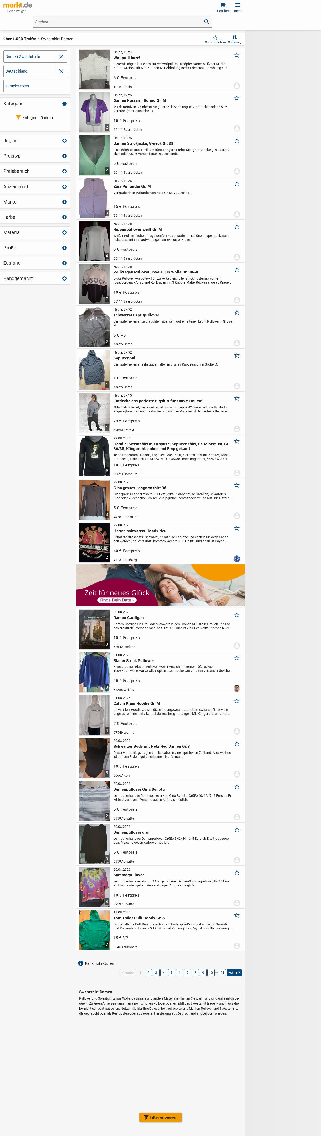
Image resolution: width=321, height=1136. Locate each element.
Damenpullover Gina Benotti (139, 789)
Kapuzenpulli (126, 358)
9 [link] (203, 972)
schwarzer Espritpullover (136, 315)
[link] (61, 71)
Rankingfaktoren (99, 963)
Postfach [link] (224, 11)
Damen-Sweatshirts (22, 56)
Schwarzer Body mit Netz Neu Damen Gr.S (152, 746)
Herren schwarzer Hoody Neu (140, 530)
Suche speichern (215, 42)
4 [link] (164, 972)
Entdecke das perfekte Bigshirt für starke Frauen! (158, 401)
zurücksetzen (17, 86)
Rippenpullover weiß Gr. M (138, 229)
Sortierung (234, 42)
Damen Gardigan (129, 617)
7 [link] (187, 972)
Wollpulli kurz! (127, 57)
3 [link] (156, 972)
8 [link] (195, 972)
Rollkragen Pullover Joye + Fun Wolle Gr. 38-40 (157, 272)
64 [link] (222, 972)
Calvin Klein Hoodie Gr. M (137, 703)
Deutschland (16, 71)
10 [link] (211, 972)
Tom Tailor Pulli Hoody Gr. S (139, 918)
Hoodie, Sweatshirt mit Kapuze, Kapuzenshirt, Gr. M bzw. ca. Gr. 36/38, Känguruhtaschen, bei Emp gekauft (171, 446)
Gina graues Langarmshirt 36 (140, 487)
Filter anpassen (164, 1117)
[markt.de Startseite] (17, 5)
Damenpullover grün (132, 832)
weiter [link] (232, 972)
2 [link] (148, 972)
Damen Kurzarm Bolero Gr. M (140, 100)
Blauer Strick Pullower (134, 660)
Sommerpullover (129, 875)
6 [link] (179, 972)
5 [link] (172, 972)
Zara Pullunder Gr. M (132, 186)
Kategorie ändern (37, 117)
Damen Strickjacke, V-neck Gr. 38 (143, 143)
